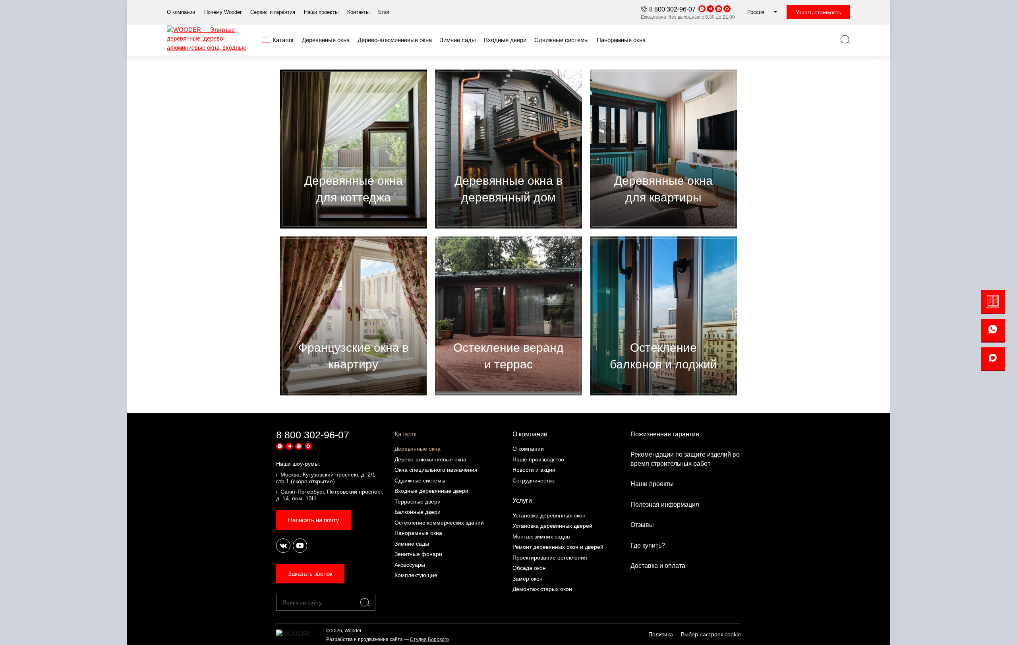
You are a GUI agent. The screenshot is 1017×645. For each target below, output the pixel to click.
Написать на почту (313, 520)
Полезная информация (664, 504)
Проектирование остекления (549, 557)
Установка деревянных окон (549, 515)
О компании (529, 434)
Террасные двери (417, 501)
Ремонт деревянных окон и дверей (557, 547)
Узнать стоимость (818, 12)
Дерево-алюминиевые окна (430, 459)
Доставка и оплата (657, 565)
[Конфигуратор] (993, 302)
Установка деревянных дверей (552, 526)
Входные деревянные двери (431, 491)
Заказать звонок (310, 573)
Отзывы (642, 524)
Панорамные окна (418, 533)
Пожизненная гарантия (664, 434)
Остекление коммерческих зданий (439, 522)
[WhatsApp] (993, 331)
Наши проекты (652, 483)
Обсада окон (529, 568)
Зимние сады (411, 543)
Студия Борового (429, 639)
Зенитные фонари (418, 554)
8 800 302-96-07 (672, 9)
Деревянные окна (417, 448)
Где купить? (647, 545)
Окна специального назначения (436, 470)
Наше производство (538, 459)
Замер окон (527, 578)
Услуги (522, 500)
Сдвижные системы (419, 480)
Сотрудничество (533, 480)
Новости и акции (533, 470)
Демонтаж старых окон (542, 589)
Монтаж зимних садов (541, 536)
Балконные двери (417, 512)
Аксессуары (409, 565)
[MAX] (993, 359)
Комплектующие (415, 575)
